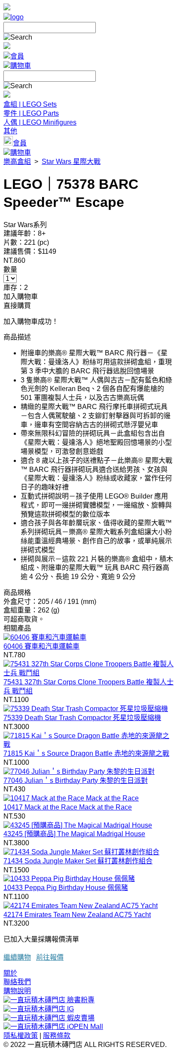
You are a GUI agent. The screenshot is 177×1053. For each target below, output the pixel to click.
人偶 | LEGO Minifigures (39, 122)
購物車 (20, 65)
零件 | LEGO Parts (31, 113)
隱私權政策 (20, 1035)
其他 (10, 131)
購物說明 (17, 991)
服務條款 (56, 1035)
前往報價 (50, 957)
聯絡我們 (17, 981)
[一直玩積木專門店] (13, 17)
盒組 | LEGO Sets (30, 104)
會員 (17, 56)
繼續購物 (17, 957)
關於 (10, 973)
